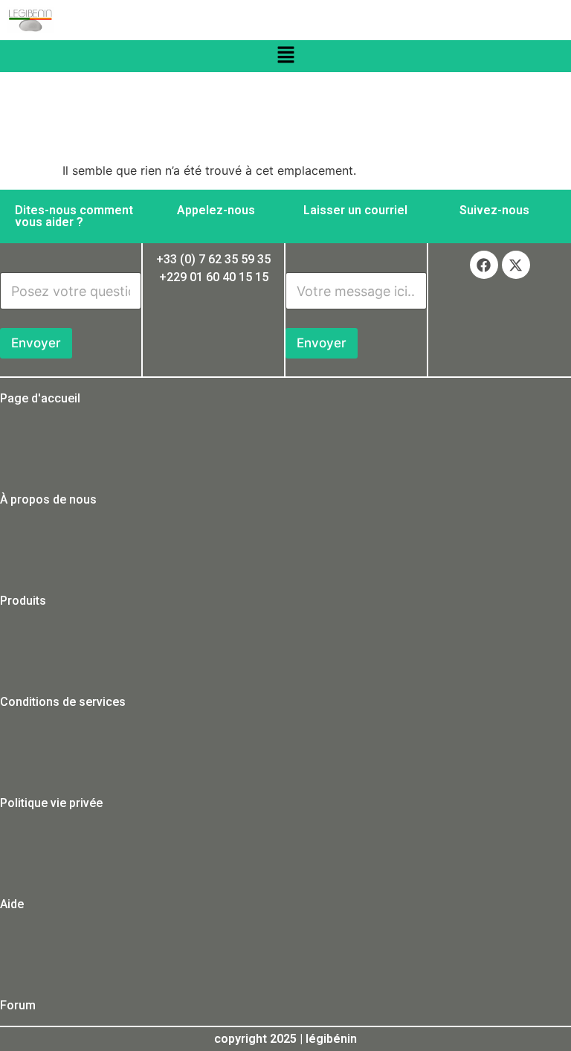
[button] (285, 56)
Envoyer (36, 342)
